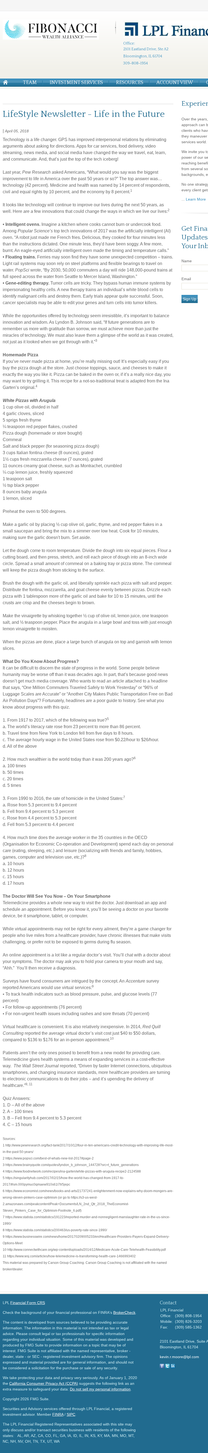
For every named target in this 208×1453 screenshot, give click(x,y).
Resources (129, 82)
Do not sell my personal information (100, 1389)
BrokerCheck (124, 1312)
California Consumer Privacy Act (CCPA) (43, 1383)
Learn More (196, 199)
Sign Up (189, 299)
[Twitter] (167, 1367)
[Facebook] (162, 1367)
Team (30, 82)
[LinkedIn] (173, 1367)
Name (186, 261)
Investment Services (76, 82)
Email (186, 279)
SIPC (71, 1414)
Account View (174, 82)
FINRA (57, 1414)
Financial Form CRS (27, 1303)
